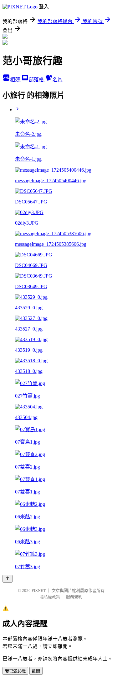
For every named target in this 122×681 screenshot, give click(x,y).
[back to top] (8, 579)
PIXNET (39, 590)
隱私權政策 (50, 596)
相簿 (15, 79)
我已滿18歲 (15, 671)
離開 (36, 671)
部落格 (37, 79)
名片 (58, 79)
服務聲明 (74, 596)
